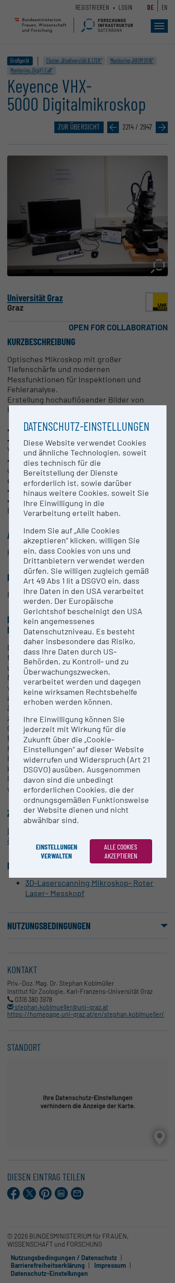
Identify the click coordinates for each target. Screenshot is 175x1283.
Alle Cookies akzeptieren (120, 851)
